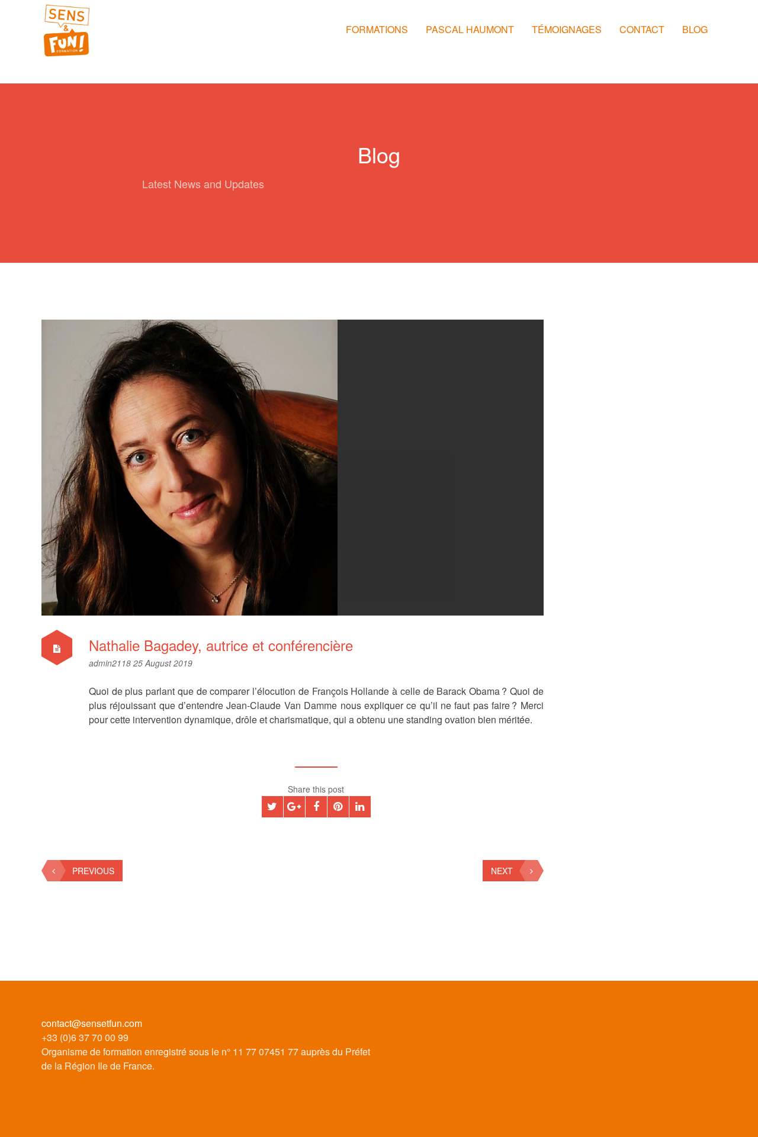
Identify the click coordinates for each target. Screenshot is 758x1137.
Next (502, 871)
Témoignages (567, 29)
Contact (641, 29)
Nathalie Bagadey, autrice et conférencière (221, 644)
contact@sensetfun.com (91, 1023)
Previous (93, 871)
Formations (377, 29)
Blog (695, 29)
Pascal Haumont (470, 29)
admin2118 (111, 663)
